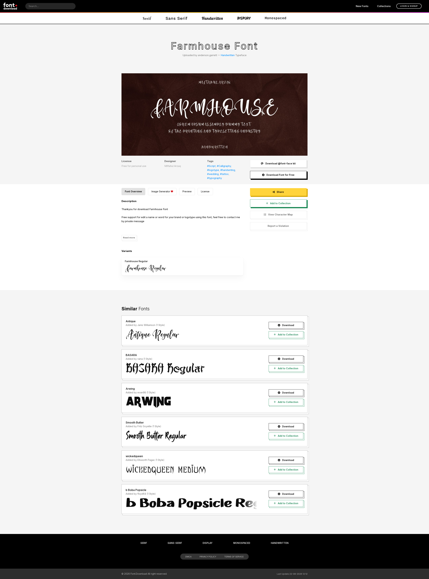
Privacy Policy (208, 556)
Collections (384, 6)
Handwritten (228, 55)
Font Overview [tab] (133, 191)
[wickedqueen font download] (191, 470)
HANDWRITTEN (280, 543)
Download (288, 325)
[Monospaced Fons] (275, 18)
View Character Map (280, 214)
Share (280, 191)
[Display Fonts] (244, 18)
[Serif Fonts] (147, 18)
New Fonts (362, 6)
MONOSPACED (241, 543)
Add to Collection (280, 203)
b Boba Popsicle (136, 490)
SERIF (143, 543)
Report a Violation (278, 225)
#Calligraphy (224, 166)
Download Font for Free (280, 174)
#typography (214, 178)
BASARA (131, 355)
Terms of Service (234, 556)
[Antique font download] (191, 335)
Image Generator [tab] (160, 191)
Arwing (130, 388)
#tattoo (224, 174)
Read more (129, 237)
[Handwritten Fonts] (212, 18)
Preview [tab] (187, 191)
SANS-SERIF (175, 543)
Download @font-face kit (280, 163)
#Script (211, 166)
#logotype (213, 170)
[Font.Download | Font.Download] (10, 6)
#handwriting (227, 170)
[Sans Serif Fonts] (177, 18)
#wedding (213, 174)
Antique (131, 321)
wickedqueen (134, 456)
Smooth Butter (135, 422)
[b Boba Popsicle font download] (191, 503)
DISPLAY (207, 543)
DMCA (188, 556)
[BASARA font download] (191, 368)
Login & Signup (409, 6)
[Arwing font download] (191, 402)
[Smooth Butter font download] (191, 436)
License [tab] (205, 191)
